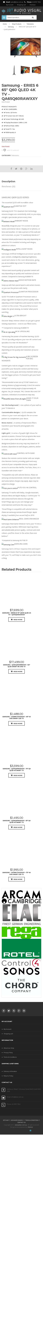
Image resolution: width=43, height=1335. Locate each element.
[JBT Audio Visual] (21, 11)
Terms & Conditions (10, 1057)
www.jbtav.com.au (21, 1125)
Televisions (30, 24)
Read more (18, 619)
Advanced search (17, 1120)
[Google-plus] (19, 1011)
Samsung (11, 27)
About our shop (9, 1048)
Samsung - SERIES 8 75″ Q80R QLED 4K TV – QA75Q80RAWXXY (16, 613)
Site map (6, 1120)
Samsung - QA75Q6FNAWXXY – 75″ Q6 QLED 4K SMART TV (17, 769)
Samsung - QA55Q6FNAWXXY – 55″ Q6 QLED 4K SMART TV (16, 821)
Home (5, 24)
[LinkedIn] (31, 168)
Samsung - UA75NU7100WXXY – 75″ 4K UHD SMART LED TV (16, 873)
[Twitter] (16, 168)
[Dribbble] (24, 1011)
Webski (30, 1127)
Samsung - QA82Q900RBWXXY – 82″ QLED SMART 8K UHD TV (16, 665)
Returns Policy (8, 1076)
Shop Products (16, 24)
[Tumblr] (14, 1011)
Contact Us (21, 1122)
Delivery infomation (10, 1071)
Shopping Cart (21, 5)
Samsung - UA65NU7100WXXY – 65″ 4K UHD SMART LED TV (16, 717)
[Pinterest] (21, 168)
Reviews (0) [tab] (8, 186)
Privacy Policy (8, 1053)
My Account (9, 5)
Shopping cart (8, 1034)
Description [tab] (8, 181)
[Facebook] (11, 168)
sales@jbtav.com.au (17, 2)
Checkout (32, 5)
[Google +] (26, 168)
